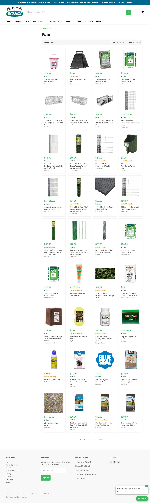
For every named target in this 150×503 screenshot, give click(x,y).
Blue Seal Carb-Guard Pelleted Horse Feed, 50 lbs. (78, 382)
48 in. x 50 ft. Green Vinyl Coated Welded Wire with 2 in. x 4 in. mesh (53, 252)
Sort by (46, 42)
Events (78, 21)
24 (117, 42)
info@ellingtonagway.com (87, 474)
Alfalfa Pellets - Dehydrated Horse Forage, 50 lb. (104, 295)
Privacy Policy (10, 494)
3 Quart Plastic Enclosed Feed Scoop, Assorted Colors (129, 166)
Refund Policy (21, 494)
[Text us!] (142, 499)
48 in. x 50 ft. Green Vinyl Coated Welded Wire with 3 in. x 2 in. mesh (79, 252)
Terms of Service (32, 494)
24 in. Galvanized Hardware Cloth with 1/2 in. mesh (130, 123)
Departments (37, 21)
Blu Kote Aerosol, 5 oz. (52, 380)
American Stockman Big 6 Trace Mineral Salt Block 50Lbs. (53, 339)
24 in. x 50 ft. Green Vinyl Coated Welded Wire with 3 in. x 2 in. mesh (79, 166)
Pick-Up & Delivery (54, 21)
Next (101, 439)
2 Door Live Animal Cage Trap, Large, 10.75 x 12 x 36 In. (53, 122)
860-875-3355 (84, 470)
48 (124, 42)
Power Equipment (21, 21)
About (98, 21)
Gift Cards (89, 21)
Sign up (46, 477)
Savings (68, 21)
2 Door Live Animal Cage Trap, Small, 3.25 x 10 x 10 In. (104, 122)
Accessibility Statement (47, 494)
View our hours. (80, 478)
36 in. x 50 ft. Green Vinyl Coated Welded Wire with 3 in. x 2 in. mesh (79, 209)
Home (8, 21)
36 (121, 42)
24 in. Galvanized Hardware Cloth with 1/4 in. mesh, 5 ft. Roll (53, 166)
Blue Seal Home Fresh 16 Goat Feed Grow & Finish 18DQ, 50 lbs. (78, 425)
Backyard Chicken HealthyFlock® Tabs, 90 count (103, 339)
